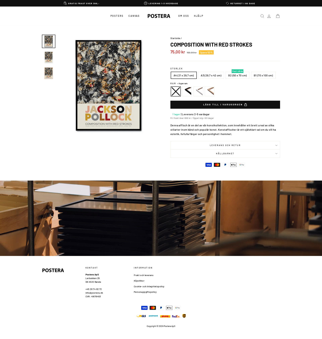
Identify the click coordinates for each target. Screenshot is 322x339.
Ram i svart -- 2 (187, 91)
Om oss (183, 15)
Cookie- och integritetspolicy (149, 286)
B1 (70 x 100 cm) (263, 75)
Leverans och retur (225, 145)
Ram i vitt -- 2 (198, 91)
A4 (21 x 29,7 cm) (184, 75)
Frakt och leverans (143, 275)
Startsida (175, 38)
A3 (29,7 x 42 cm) (211, 75)
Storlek (176, 68)
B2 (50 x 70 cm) (237, 75)
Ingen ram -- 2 (175, 91)
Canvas (134, 15)
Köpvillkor (139, 280)
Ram (178, 83)
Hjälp (198, 15)
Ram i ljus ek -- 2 (209, 91)
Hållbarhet (225, 153)
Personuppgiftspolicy (145, 291)
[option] (81, 3)
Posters (117, 15)
